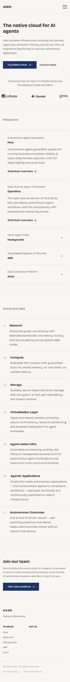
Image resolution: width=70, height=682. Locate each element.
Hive (5, 632)
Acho (6, 652)
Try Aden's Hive (17, 64)
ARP (5, 647)
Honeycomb (10, 642)
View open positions (21, 586)
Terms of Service (32, 671)
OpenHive (8, 637)
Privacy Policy (11, 671)
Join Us (33, 626)
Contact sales (48, 64)
